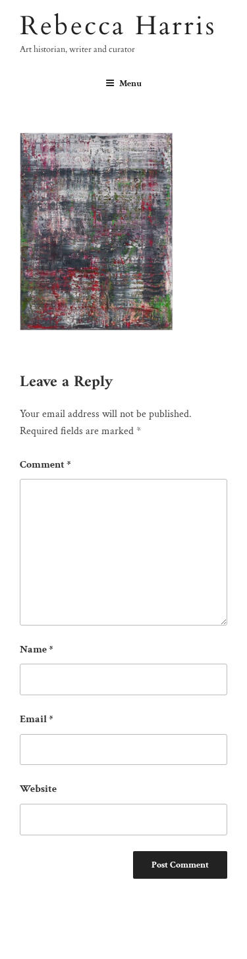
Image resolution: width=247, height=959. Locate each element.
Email (36, 719)
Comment (45, 465)
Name (36, 649)
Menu (130, 83)
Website (38, 789)
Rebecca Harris (118, 26)
